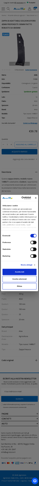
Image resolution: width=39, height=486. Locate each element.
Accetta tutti (19, 272)
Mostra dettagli (26, 265)
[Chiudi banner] (36, 198)
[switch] (33, 242)
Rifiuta (19, 286)
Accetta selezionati (19, 279)
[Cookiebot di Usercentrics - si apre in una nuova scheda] (23, 197)
